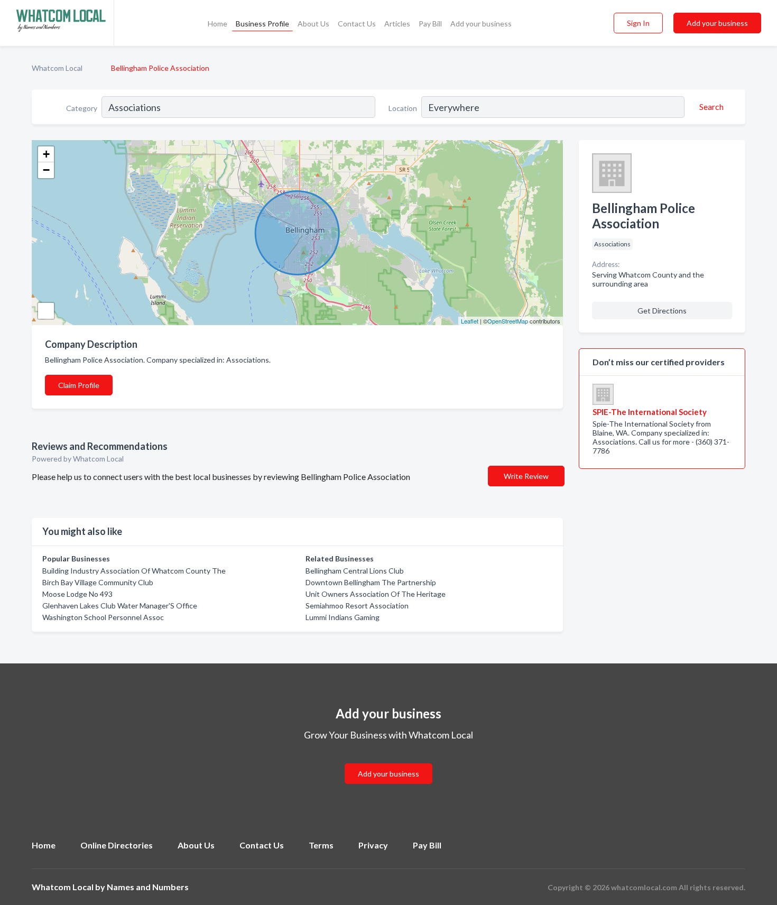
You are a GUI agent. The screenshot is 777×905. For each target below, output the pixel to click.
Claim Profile (78, 385)
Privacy (373, 845)
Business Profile (262, 23)
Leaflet (469, 321)
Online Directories (116, 845)
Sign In (638, 23)
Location (402, 108)
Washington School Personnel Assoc (103, 617)
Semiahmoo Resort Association (357, 605)
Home (217, 23)
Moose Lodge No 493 (77, 593)
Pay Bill (430, 23)
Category (81, 108)
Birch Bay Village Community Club (97, 582)
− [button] (46, 170)
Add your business (481, 23)
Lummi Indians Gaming (343, 617)
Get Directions (662, 310)
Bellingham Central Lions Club (355, 570)
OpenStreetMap (507, 321)
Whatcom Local (57, 67)
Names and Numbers (148, 887)
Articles (397, 23)
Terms (321, 845)
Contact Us (357, 23)
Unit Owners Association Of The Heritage (376, 593)
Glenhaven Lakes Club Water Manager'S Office (119, 605)
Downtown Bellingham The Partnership (371, 582)
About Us (313, 23)
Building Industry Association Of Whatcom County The (134, 570)
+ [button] (46, 154)
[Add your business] (388, 761)
